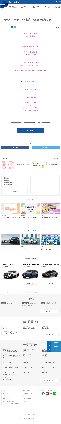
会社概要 (53, 1)
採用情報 (5, 393)
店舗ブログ (18, 162)
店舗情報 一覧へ (50, 311)
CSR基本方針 (6, 398)
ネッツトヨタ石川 (46, 122)
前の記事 (5, 158)
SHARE (16, 147)
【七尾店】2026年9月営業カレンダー (49, 217)
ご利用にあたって (27, 398)
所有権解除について (27, 393)
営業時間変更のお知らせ (16, 122)
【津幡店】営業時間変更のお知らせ (29, 217)
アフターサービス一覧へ (50, 380)
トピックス (3, 246)
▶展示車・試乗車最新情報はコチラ (30, 81)
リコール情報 (37, 2)
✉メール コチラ (30, 92)
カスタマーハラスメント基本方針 (11, 403)
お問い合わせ (26, 401)
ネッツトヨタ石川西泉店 (29, 122)
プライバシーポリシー (8, 396)
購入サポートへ (49, 334)
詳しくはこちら (11, 283)
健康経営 (25, 396)
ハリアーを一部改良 (6, 248)
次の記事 (56, 158)
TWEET (46, 147)
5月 (39, 122)
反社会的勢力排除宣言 (8, 401)
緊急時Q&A (46, 2)
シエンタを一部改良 (26, 248)
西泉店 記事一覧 (16, 191)
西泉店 (7, 178)
